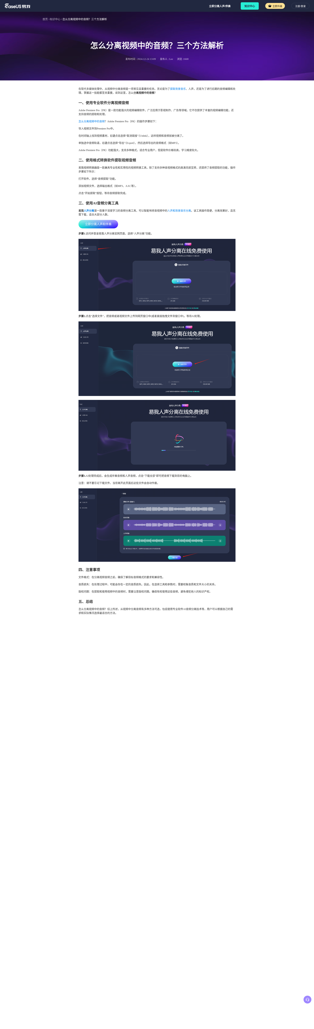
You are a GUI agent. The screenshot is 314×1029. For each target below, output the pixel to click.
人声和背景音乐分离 (179, 210)
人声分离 (89, 210)
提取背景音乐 (178, 88)
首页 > (46, 19)
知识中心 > (56, 19)
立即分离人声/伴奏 (220, 6)
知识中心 (249, 6)
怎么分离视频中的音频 (91, 121)
